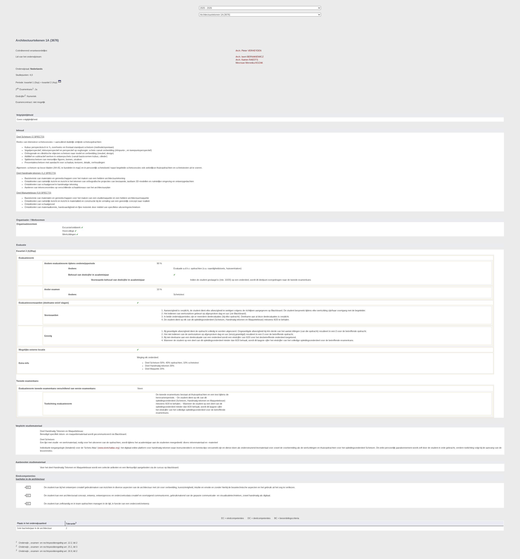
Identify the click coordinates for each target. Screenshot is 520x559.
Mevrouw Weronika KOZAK (249, 63)
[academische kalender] (60, 82)
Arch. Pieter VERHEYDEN (248, 50)
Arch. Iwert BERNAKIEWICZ (250, 56)
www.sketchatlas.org (108, 448)
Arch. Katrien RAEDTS (247, 59)
